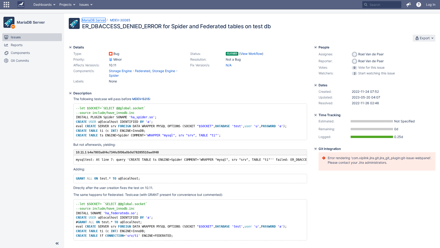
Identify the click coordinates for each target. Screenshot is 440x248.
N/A (228, 65)
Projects (65, 4)
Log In (430, 4)
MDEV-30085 (120, 20)
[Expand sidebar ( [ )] (57, 243)
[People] (315, 47)
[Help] (419, 4)
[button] (6, 4)
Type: (77, 54)
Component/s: (83, 71)
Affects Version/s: (86, 65)
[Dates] (315, 85)
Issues (84, 4)
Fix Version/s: (200, 65)
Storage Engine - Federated (129, 71)
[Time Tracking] (315, 115)
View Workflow (251, 54)
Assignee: (326, 54)
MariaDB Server (31, 22)
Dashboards (42, 4)
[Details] (70, 47)
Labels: (78, 81)
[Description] (70, 93)
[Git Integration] (315, 148)
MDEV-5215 (141, 99)
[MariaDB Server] (8, 22)
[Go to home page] (21, 4)
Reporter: (326, 61)
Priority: (79, 59)
